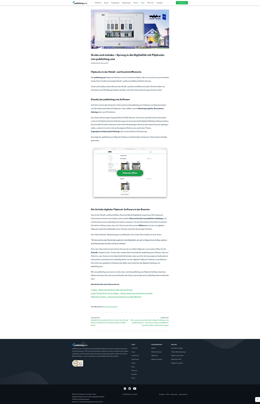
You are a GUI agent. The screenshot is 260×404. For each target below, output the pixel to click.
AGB (167, 394)
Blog (142, 3)
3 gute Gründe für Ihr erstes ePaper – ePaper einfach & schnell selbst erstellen (121, 293)
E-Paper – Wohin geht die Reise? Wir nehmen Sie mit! (111, 290)
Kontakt (159, 3)
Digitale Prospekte (177, 363)
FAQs (133, 378)
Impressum (174, 394)
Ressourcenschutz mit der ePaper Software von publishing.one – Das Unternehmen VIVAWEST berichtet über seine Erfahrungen (150, 322)
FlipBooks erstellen (177, 355)
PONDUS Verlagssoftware (80, 399)
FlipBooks (154, 355)
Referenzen (126, 3)
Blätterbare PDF (176, 359)
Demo (136, 3)
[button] (257, 399)
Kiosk (106, 3)
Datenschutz (183, 394)
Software (98, 3)
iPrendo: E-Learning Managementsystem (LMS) (87, 402)
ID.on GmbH (133, 394)
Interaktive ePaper (177, 348)
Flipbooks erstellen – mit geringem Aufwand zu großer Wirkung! (116, 297)
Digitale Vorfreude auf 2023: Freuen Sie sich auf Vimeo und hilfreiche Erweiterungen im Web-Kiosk (109, 322)
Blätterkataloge (156, 352)
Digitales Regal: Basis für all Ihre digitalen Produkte (88, 397)
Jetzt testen (182, 3)
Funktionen (115, 3)
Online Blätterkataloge (178, 352)
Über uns (150, 3)
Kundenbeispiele (110, 307)
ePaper (153, 348)
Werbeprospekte (156, 359)
